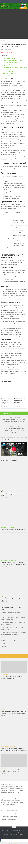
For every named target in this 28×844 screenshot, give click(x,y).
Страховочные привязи (4, 840)
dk (5, 49)
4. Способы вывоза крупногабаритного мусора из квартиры (12, 628)
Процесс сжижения (11, 64)
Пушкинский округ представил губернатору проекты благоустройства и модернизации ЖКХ (14, 493)
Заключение (7, 75)
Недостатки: (9, 71)
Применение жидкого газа (10, 66)
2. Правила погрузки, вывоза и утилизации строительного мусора (13, 618)
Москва (4, 643)
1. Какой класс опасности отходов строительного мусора (10, 613)
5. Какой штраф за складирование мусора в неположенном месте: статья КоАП (13, 633)
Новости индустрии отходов (9, 816)
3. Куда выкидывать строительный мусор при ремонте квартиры (13, 623)
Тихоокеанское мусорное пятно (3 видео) (13, 529)
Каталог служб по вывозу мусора (11, 813)
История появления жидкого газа (12, 60)
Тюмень (4, 646)
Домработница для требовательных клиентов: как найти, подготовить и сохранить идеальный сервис (13, 713)
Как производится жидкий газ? (11, 62)
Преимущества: (10, 69)
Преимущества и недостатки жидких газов (15, 67)
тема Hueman (21, 834)
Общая (3, 40)
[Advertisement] (14, 24)
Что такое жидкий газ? (9, 58)
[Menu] (26, 1)
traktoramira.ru (16, 843)
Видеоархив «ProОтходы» (9, 819)
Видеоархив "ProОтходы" (8, 490)
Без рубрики (4, 674)
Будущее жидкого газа (9, 73)
